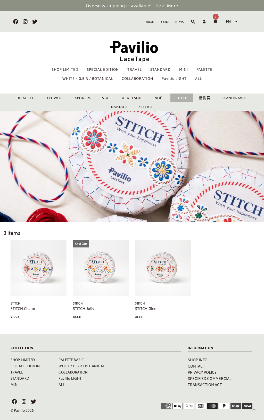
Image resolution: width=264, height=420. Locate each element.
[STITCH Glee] (163, 268)
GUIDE (165, 22)
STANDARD (160, 69)
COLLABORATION (137, 78)
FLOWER (54, 98)
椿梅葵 (204, 98)
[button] (231, 21)
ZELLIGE (145, 106)
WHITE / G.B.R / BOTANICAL (87, 78)
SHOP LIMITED (65, 69)
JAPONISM (82, 98)
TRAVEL (134, 69)
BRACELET (27, 98)
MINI (183, 69)
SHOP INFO (198, 359)
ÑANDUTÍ (119, 106)
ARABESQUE (133, 98)
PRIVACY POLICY (202, 372)
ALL (198, 78)
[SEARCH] (192, 22)
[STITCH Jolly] (101, 268)
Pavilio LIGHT (174, 78)
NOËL (159, 98)
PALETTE (204, 69)
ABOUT (151, 22)
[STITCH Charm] (39, 268)
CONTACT (196, 366)
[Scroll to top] (254, 410)
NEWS (179, 22)
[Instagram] (25, 22)
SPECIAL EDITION (103, 69)
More (172, 6)
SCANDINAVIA (234, 98)
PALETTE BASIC (71, 359)
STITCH (182, 98)
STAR (106, 98)
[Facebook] (15, 22)
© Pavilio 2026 (22, 410)
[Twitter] (34, 22)
